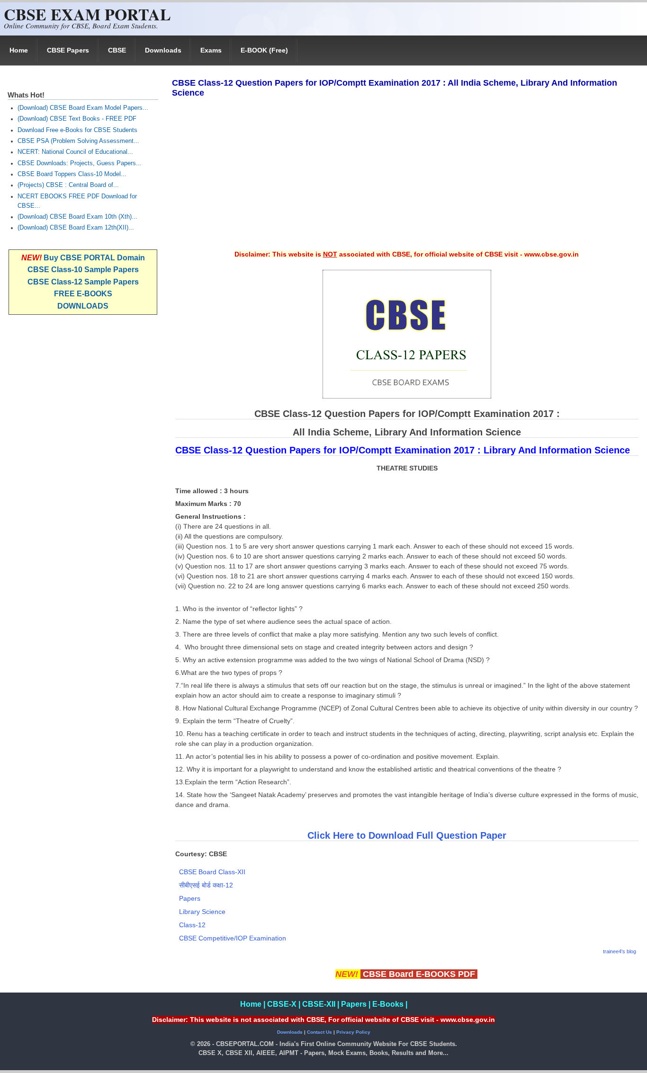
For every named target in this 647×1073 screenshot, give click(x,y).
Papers (189, 898)
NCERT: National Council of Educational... (75, 152)
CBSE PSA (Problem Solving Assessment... (78, 141)
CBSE (117, 50)
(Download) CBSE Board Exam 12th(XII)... (76, 227)
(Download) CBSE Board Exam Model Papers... (83, 108)
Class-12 (192, 925)
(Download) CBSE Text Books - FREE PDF (77, 118)
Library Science (202, 911)
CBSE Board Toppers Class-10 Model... (72, 174)
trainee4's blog (619, 951)
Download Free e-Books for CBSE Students (77, 130)
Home (18, 50)
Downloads (163, 50)
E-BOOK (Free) (264, 50)
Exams (211, 50)
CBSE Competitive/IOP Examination (232, 938)
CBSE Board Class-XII (212, 872)
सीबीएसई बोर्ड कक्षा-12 (206, 885)
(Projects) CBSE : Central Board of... (68, 185)
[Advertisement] (406, 180)
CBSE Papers (68, 50)
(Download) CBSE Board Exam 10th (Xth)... (77, 216)
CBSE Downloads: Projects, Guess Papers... (80, 163)
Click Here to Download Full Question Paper (406, 835)
